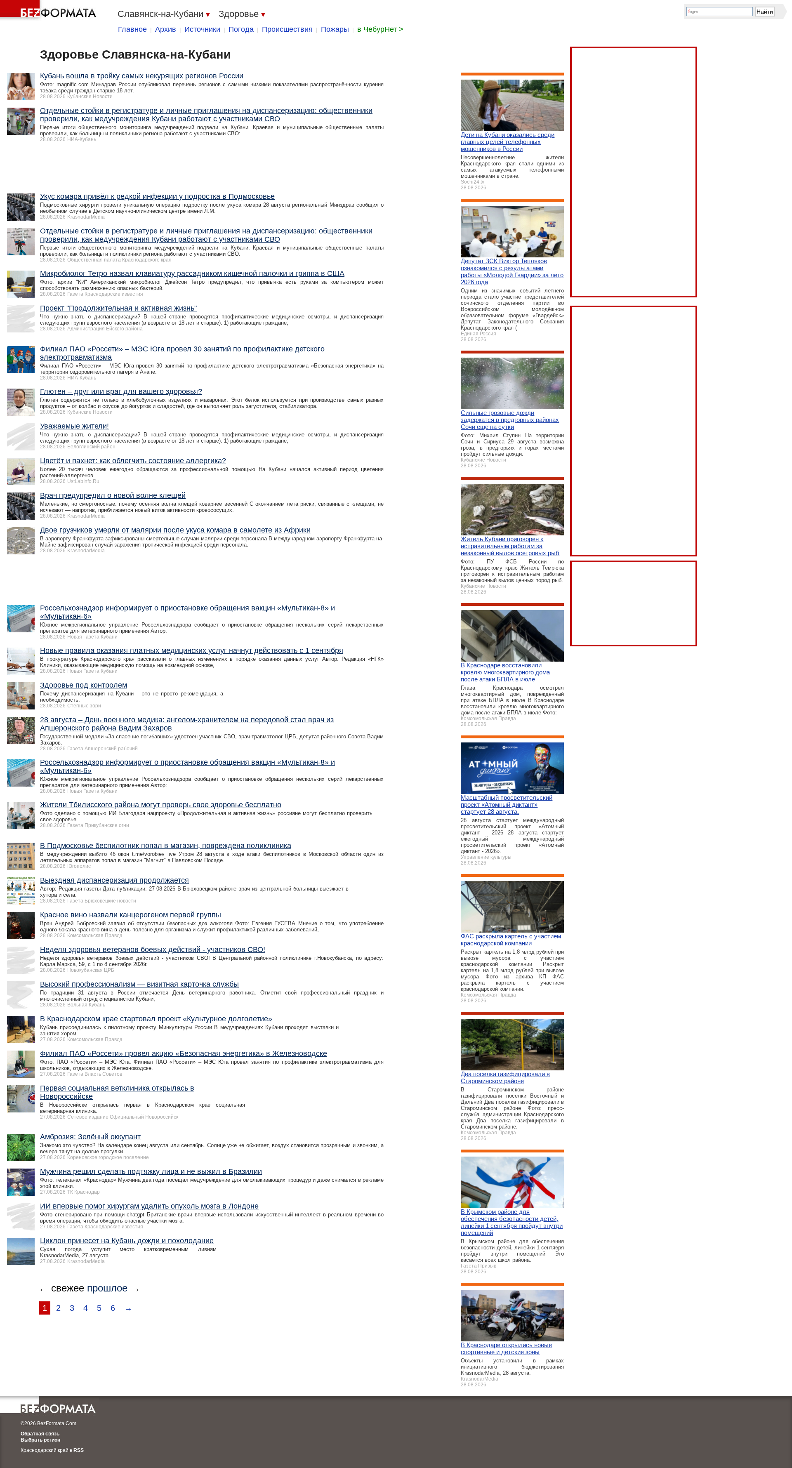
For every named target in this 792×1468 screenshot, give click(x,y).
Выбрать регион (40, 1440)
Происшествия (287, 29)
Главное (132, 29)
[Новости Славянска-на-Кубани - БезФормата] (49, 10)
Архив (165, 29)
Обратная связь (40, 1434)
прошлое (107, 1288)
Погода (241, 29)
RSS (78, 1450)
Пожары (335, 29)
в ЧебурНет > (380, 29)
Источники (202, 29)
